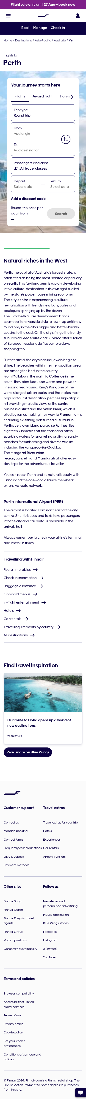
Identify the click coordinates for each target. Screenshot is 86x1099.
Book (25, 28)
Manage (40, 28)
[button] (8, 15)
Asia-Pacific (43, 40)
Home (8, 40)
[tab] (20, 96)
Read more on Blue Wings (28, 752)
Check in (58, 28)
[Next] (72, 97)
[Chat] (80, 1092)
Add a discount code (28, 199)
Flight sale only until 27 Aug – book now (43, 5)
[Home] (43, 15)
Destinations (23, 40)
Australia (60, 40)
